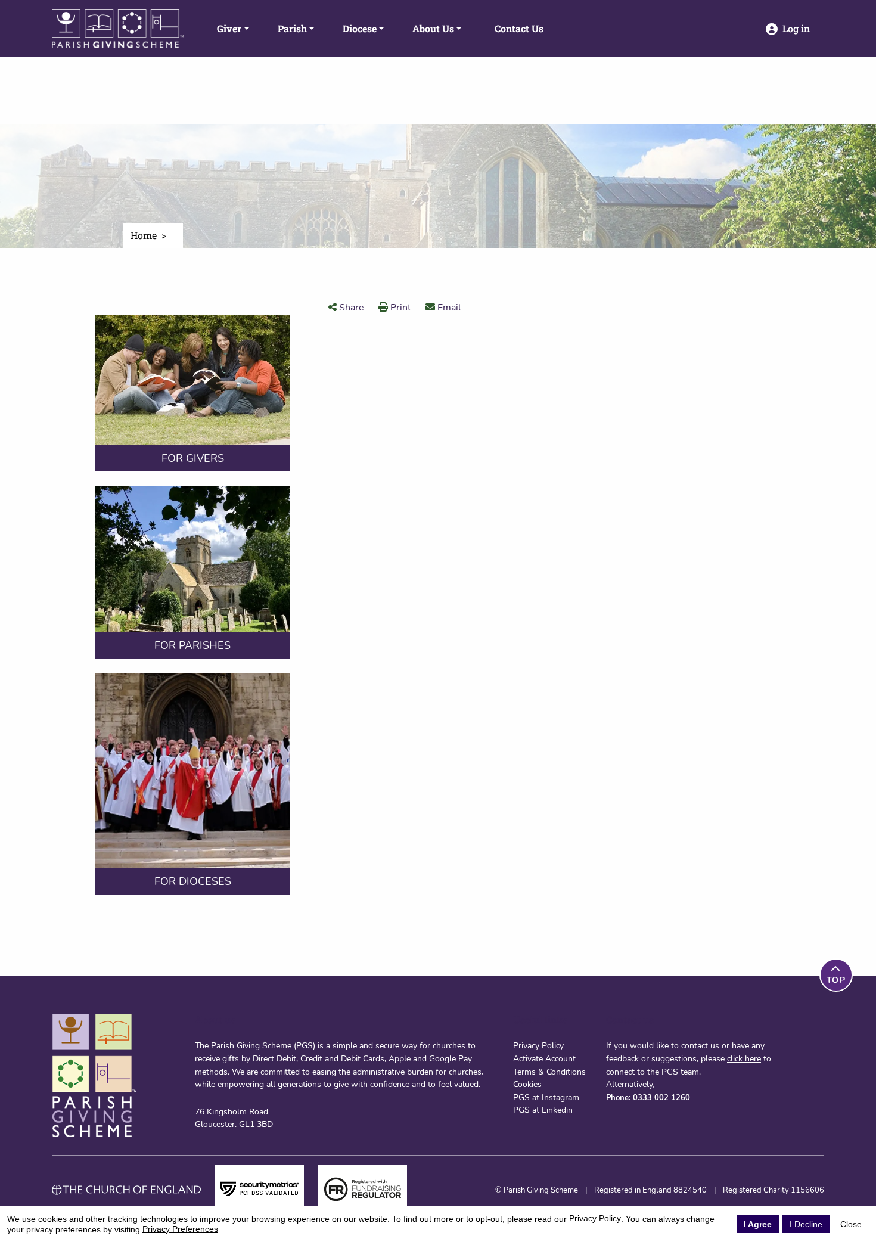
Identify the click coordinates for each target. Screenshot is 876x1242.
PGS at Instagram (546, 1097)
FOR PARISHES (192, 645)
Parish (292, 28)
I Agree (758, 1224)
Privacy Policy (538, 1045)
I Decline (806, 1224)
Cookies (527, 1084)
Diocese (360, 28)
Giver (229, 28)
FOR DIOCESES (192, 881)
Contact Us (519, 28)
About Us (433, 28)
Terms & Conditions (549, 1072)
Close (851, 1224)
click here (744, 1058)
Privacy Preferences (180, 1229)
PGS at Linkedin (543, 1110)
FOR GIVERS (192, 458)
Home (144, 235)
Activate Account (544, 1058)
